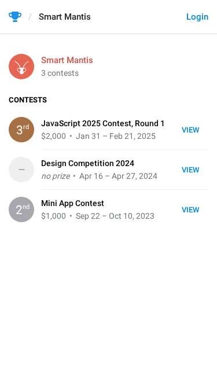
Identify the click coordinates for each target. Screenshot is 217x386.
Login (197, 17)
